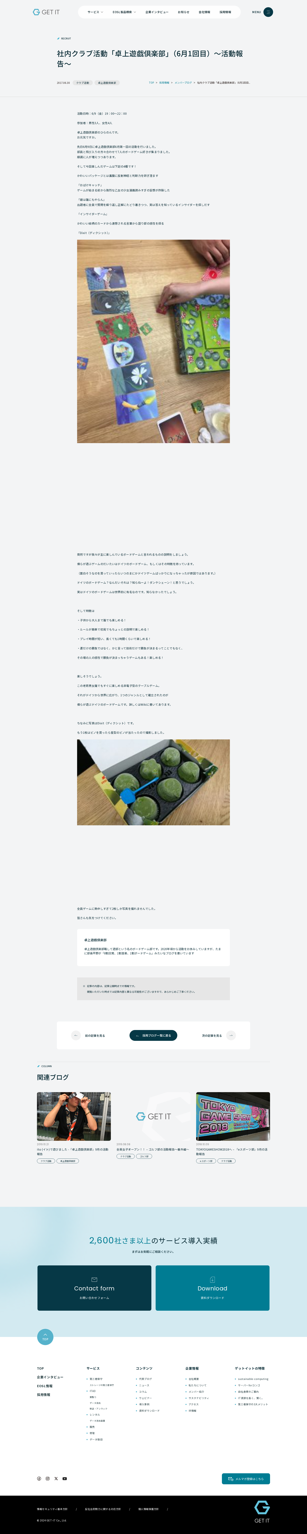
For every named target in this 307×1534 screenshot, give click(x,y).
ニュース (144, 1385)
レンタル (95, 1414)
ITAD (93, 1391)
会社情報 (204, 12)
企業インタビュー (157, 12)
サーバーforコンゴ (249, 1385)
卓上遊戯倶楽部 (107, 83)
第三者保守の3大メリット (253, 1404)
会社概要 (194, 1379)
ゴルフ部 (144, 1156)
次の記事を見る (212, 1035)
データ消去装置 (97, 1420)
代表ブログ (145, 1379)
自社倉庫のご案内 (248, 1391)
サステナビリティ (199, 1398)
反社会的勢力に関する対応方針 (103, 1509)
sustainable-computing (253, 1379)
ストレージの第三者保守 (102, 1384)
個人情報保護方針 (148, 1509)
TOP (40, 1368)
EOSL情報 (44, 1385)
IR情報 (192, 1410)
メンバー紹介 (196, 1391)
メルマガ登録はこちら (249, 1479)
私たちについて (198, 1385)
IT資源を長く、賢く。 (251, 1398)
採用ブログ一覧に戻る (156, 1035)
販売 (92, 1427)
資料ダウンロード (149, 1410)
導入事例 (144, 1404)
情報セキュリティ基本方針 (52, 1509)
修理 (92, 1433)
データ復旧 (96, 1439)
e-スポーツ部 (206, 1160)
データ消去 (95, 1402)
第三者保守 (96, 1379)
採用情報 (225, 12)
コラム (143, 1391)
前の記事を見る (95, 1035)
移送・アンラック (98, 1408)
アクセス (194, 1404)
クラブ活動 (82, 83)
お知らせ (183, 12)
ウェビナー (145, 1398)
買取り (93, 1397)
